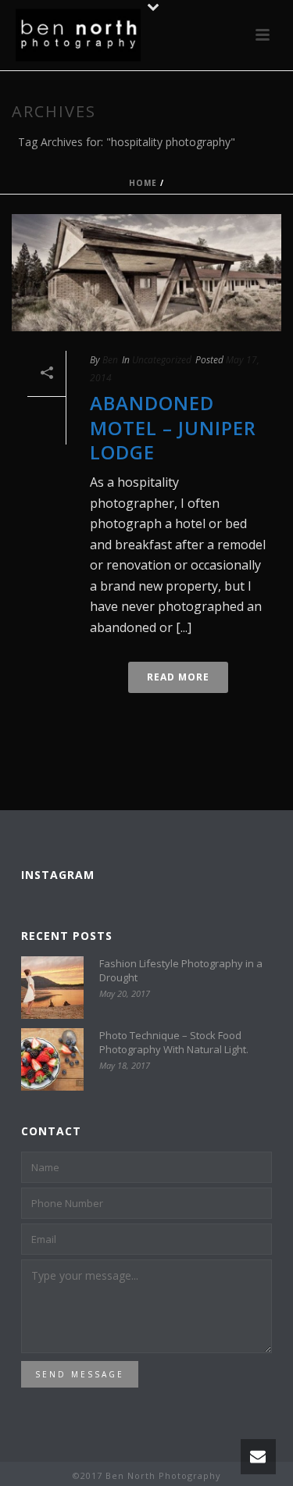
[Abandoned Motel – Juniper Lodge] (146, 272)
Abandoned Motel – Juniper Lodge (173, 427)
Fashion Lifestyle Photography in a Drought (181, 970)
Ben (110, 359)
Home (143, 182)
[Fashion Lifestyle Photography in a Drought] (52, 987)
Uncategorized (161, 359)
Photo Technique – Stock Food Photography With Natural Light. (173, 1042)
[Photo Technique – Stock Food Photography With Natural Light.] (52, 1059)
